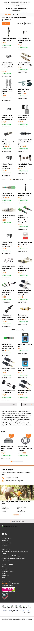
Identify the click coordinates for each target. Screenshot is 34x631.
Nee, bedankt (16, 11)
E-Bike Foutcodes (6, 560)
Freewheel (4, 511)
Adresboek (4, 545)
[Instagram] (6, 533)
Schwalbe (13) (9, 26)
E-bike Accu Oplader (21, 511)
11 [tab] (21, 461)
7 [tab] (17, 461)
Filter (6, 23)
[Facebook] (3, 533)
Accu (18, 508)
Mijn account (5, 540)
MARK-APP (30, 619)
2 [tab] (12, 461)
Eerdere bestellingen (7, 543)
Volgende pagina (31, 404)
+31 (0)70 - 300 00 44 (12, 478)
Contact (4, 553)
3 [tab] (13, 461)
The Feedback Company (7, 585)
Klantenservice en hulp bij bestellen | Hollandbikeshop (15, 551)
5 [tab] (15, 461)
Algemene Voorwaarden (8, 571)
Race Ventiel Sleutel (8, 16)
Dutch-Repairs (5, 575)
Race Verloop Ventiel (9, 14)
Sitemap (4, 573)
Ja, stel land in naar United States (16, 8)
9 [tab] (19, 461)
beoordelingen (14, 583)
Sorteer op (20, 23)
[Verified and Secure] (5, 596)
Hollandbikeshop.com (17, 619)
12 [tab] (22, 461)
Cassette (4, 510)
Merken (3, 577)
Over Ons (4, 566)
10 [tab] (20, 461)
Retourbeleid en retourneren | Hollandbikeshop (13, 558)
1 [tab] (11, 461)
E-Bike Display (20, 510)
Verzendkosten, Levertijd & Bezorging (11, 556)
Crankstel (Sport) (6, 508)
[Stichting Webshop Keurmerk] (8, 589)
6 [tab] (16, 461)
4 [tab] (14, 461)
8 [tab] (18, 461)
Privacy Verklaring (6, 569)
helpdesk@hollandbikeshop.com (14, 481)
